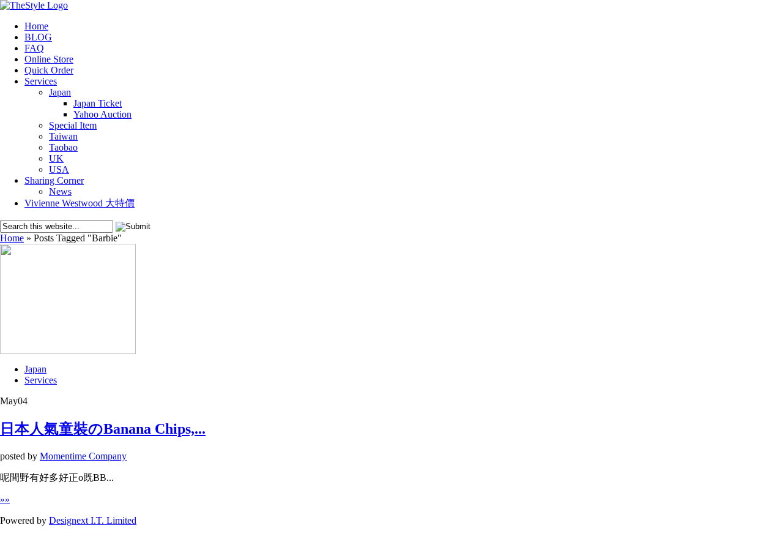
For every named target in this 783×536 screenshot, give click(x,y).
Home (36, 26)
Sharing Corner (54, 180)
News (60, 191)
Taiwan (63, 136)
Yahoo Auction (102, 114)
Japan (60, 92)
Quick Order (48, 70)
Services (40, 81)
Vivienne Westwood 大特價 (79, 203)
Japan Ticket (97, 103)
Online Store (48, 59)
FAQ (34, 48)
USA (59, 169)
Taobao (63, 147)
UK (56, 158)
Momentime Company (83, 456)
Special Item (73, 125)
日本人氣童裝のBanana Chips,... (103, 429)
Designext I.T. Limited (92, 520)
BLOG (38, 37)
